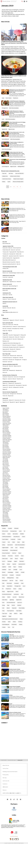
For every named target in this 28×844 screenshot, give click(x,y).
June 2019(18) (6, 497)
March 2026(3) (6, 415)
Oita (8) (23, 400)
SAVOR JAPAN (3, 760)
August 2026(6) (6, 408)
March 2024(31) (6, 448)
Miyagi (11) (5, 378)
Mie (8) (21, 328)
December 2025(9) (7, 419)
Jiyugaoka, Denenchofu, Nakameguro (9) (11, 343)
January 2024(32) (6, 450)
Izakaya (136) (5, 268)
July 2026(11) (5, 409)
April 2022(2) (5, 467)
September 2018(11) (7, 509)
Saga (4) (17, 402)
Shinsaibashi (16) (16, 328)
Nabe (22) (10, 247)
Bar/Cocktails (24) (6, 243)
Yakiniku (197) (6, 281)
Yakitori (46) (18, 254)
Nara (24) (5, 328)
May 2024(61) (5, 445)
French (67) (5, 277)
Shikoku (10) (5, 318)
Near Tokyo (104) (6, 353)
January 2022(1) (6, 471)
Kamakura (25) (6, 355)
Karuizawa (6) (19, 385)
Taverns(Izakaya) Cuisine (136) (10, 266)
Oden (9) (18, 262)
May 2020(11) (5, 485)
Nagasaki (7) (22, 402)
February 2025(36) (6, 432)
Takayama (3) (11, 383)
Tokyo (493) (5, 333)
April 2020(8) (5, 486)
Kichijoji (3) (13, 345)
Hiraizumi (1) (10, 376)
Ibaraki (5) (5, 361)
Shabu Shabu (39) (6, 249)
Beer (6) (13, 307)
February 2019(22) (6, 502)
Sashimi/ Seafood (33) (7, 258)
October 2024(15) (6, 438)
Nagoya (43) (5, 385)
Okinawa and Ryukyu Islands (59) (10, 364)
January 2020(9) (6, 490)
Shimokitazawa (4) (7, 345)
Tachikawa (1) (20, 345)
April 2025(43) (6, 430)
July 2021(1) (5, 472)
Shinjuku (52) (5, 337)
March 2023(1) (6, 464)
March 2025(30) (6, 431)
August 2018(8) (6, 511)
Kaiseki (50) (5, 247)
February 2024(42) (6, 449)
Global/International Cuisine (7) (10, 301)
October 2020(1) (6, 478)
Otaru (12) (5, 372)
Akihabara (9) (20, 339)
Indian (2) (5, 299)
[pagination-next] (20, 186)
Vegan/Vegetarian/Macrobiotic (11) (10, 312)
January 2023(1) (6, 465)
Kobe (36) (16, 324)
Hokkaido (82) (12, 370)
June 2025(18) (6, 427)
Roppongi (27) (16, 335)
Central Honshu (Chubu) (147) (9, 381)
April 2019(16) (6, 500)
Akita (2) (14, 378)
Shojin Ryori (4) (20, 252)
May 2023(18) (5, 461)
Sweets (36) (5, 294)
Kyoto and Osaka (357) (8, 322)
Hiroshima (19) (6, 393)
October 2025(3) (6, 421)
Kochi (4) (22, 320)
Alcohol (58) (5, 306)
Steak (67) (19, 281)
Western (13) (5, 272)
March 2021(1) (6, 474)
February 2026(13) (6, 416)
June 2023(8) (5, 460)
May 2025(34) (5, 428)
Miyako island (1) (17, 366)
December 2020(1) (7, 476)
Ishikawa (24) (16, 387)
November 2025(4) (7, 420)
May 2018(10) (5, 515)
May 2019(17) (5, 498)
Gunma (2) (10, 361)
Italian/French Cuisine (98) (9, 275)
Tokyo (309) (5, 335)
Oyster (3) (21, 256)
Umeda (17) (15, 326)
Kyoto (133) (10, 324)
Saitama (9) (5, 359)
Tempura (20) (6, 252)
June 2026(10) (6, 410)
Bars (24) (5, 241)
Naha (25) (11, 366)
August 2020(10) (6, 480)
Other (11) (5, 310)
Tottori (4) (5, 395)
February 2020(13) (6, 489)
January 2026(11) (6, 417)
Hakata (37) (11, 400)
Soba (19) (13, 249)
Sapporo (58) (5, 370)
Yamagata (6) (22, 376)
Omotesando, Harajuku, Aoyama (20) (11, 347)
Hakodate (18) (19, 370)
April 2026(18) (6, 413)
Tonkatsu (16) (6, 254)
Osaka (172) (5, 324)
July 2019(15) (5, 496)
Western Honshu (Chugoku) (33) (10, 392)
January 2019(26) (6, 504)
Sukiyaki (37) (5, 256)
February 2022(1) (6, 469)
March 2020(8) (6, 487)
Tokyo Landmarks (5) (7, 339)
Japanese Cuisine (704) (8, 246)
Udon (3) (18, 264)
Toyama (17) (5, 387)
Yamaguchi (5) (13, 393)
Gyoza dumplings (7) (13, 286)
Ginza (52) (10, 335)
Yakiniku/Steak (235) (7, 279)
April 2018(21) (6, 516)
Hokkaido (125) (6, 368)
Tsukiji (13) (22, 337)
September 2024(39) (7, 439)
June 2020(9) (5, 483)
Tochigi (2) (24, 359)
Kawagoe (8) (15, 357)
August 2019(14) (6, 494)
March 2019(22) (6, 501)
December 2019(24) (7, 491)
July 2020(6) (5, 482)
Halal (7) (4, 303)
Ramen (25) (5, 290)
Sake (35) (5, 307)
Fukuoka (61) (5, 400)
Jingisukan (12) (12, 281)
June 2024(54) (6, 443)
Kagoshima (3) (6, 402)
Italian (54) (10, 277)
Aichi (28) (21, 387)
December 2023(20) (7, 452)
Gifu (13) (10, 387)
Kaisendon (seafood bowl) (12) (9, 264)
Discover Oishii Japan (12, 760)
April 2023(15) (6, 463)
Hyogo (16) (5, 330)
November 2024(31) (7, 437)
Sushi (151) (18, 249)
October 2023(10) (6, 454)
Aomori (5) (16, 376)
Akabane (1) (21, 347)
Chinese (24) (5, 286)
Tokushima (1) (6, 320)
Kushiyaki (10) (12, 254)
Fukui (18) (24, 385)
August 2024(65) (6, 441)
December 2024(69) (7, 435)
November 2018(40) (7, 507)
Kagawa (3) (12, 320)
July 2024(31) (5, 442)
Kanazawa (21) (18, 383)
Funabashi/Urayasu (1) (7, 357)
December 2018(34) (7, 505)
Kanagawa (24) (18, 359)
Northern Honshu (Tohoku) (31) (10, 375)
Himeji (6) (9, 328)
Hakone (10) (19, 355)
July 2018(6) (5, 512)
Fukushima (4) (20, 378)
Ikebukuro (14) (6, 341)
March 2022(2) (6, 468)
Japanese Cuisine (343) (14, 256)
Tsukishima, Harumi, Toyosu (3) (9, 351)
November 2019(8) (7, 493)
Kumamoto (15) (18, 400)
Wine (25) (9, 307)
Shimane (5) (19, 393)
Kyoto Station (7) (22, 326)
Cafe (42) (10, 294)
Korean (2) (13, 299)
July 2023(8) (5, 458)
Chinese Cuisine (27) (7, 284)
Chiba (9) (21, 357)
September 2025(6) (7, 423)
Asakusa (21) (11, 337)
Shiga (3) (10, 330)
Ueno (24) (15, 339)
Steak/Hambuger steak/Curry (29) (16, 272)
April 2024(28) (6, 446)
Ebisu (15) (17, 337)
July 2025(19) (5, 426)
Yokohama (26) (13, 355)
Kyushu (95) (5, 398)
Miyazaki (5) (12, 402)
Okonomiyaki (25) (17, 247)
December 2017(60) (7, 522)
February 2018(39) (6, 519)
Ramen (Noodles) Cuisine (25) (9, 288)
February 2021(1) (6, 475)
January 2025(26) (6, 434)
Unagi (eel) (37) (16, 258)
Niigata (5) (5, 389)
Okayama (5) (10, 395)
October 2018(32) (6, 508)
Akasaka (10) (12, 349)
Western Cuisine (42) (7, 271)
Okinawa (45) (5, 366)
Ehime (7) (17, 320)
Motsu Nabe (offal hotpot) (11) (9, 260)
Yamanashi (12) (11, 385)
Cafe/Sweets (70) (7, 293)
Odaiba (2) (18, 349)
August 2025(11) (6, 424)
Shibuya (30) (23, 335)
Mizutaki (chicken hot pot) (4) (9, 262)
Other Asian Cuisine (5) (8, 297)
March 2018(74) (6, 518)
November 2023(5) (7, 453)
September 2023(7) (7, 456)
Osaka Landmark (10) (7, 326)
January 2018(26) (6, 520)
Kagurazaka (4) (6, 349)
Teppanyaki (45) (12, 252)
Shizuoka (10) (11, 359)
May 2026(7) (5, 412)
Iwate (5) (10, 378)
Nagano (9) (5, 383)
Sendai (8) (5, 376)
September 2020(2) (7, 479)
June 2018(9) (5, 513)
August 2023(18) (6, 457)
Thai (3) (9, 299)
